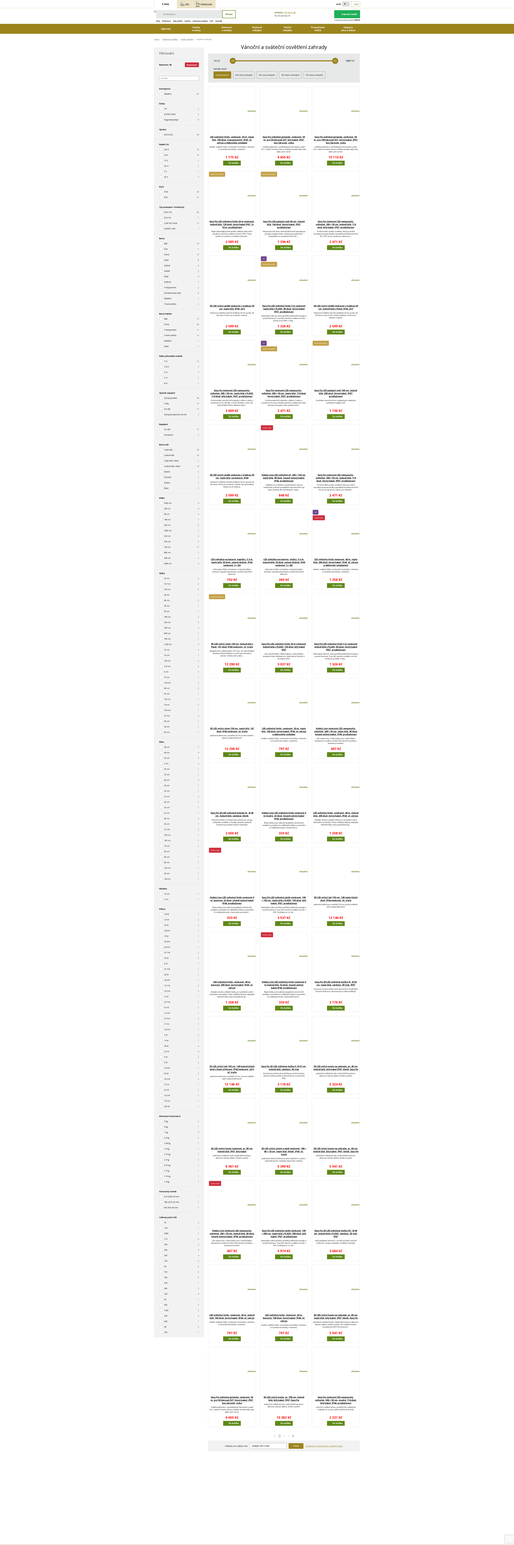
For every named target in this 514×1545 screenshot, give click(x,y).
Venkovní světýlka (170, 39)
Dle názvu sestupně (314, 75)
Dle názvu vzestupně (290, 75)
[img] (155, 11)
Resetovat (192, 65)
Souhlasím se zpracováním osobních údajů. (324, 1446)
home (156, 39)
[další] (292, 1436)
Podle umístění (187, 39)
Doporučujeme (222, 75)
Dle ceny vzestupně (243, 75)
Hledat (229, 14)
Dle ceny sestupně (267, 75)
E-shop (165, 4)
